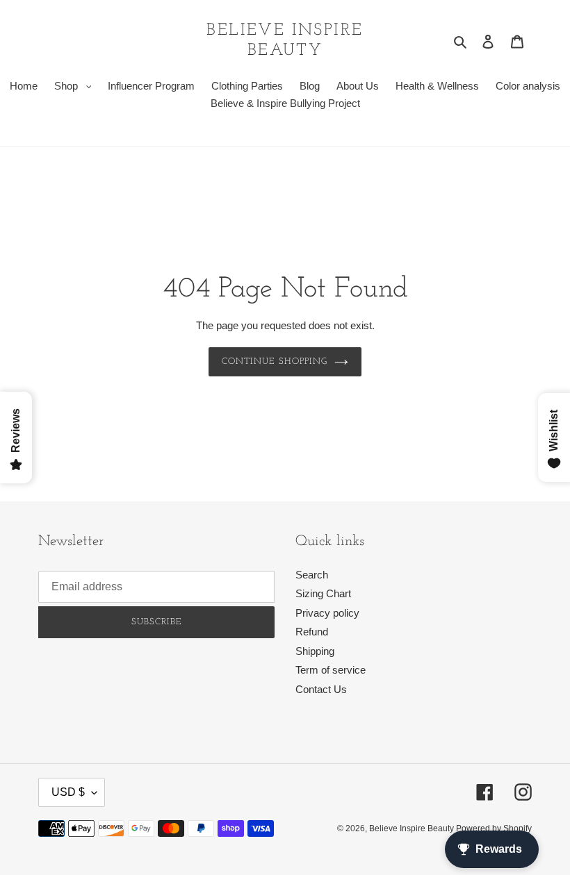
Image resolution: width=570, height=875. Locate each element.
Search (311, 575)
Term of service (330, 670)
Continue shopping (274, 361)
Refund (311, 632)
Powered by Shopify (494, 828)
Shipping (314, 651)
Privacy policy (327, 613)
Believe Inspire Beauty (284, 40)
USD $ (68, 792)
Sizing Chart (323, 593)
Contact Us (321, 689)
